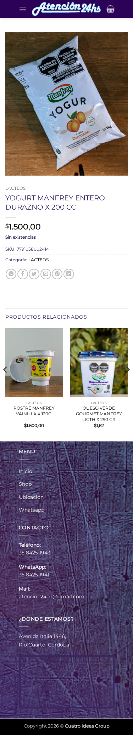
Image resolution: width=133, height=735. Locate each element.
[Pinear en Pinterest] (57, 274)
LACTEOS (15, 188)
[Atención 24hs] (66, 9)
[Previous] (5, 383)
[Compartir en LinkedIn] (68, 274)
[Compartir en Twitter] (34, 274)
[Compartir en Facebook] (22, 274)
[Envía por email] (45, 274)
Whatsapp (31, 510)
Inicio (25, 471)
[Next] (127, 383)
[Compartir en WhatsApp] (11, 274)
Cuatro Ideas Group (87, 726)
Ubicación (31, 497)
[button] (23, 9)
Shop (25, 484)
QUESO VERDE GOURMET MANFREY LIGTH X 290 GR (99, 413)
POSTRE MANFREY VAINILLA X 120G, (34, 410)
